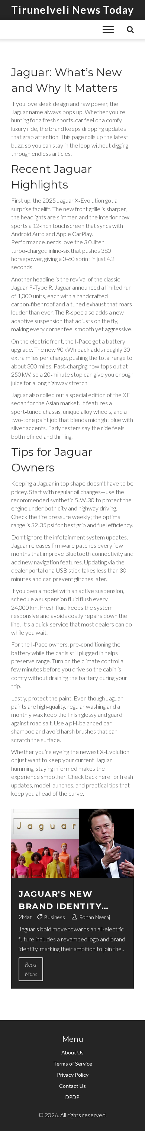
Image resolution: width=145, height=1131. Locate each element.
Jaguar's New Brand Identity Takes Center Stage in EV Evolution (72, 900)
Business (54, 917)
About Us (72, 1052)
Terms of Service (72, 1063)
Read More (31, 969)
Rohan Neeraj (94, 917)
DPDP (72, 1097)
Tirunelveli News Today (72, 9)
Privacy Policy (72, 1075)
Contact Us (72, 1086)
